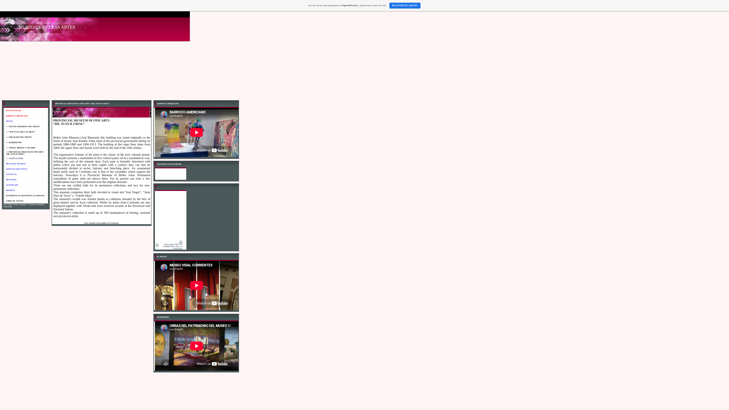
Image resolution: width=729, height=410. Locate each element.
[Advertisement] (364, 69)
